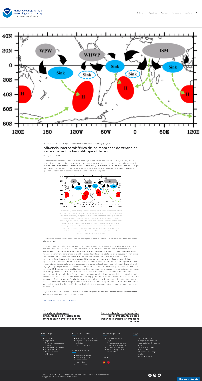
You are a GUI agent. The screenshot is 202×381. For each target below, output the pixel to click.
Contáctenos (49, 339)
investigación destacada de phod (54, 300)
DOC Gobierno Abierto (145, 356)
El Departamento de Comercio (86, 339)
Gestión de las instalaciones (116, 345)
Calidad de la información (146, 347)
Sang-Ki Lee (72, 300)
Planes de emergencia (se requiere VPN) (115, 351)
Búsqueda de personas (53, 350)
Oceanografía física (102, 143)
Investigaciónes (151, 13)
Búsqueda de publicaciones (54, 347)
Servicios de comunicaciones (116, 343)
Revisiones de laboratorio (84, 355)
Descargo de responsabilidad (147, 341)
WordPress (73, 377)
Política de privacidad (145, 339)
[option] (109, 362)
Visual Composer (60, 377)
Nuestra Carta (80, 362)
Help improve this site (188, 379)
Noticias (140, 13)
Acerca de (175, 13)
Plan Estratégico (81, 360)
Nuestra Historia (81, 364)
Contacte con (188, 13)
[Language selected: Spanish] (107, 362)
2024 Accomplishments (84, 358)
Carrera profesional (51, 352)
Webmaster (49, 354)
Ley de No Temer (143, 350)
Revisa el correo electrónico (116, 347)
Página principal (50, 341)
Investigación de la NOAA (84, 345)
